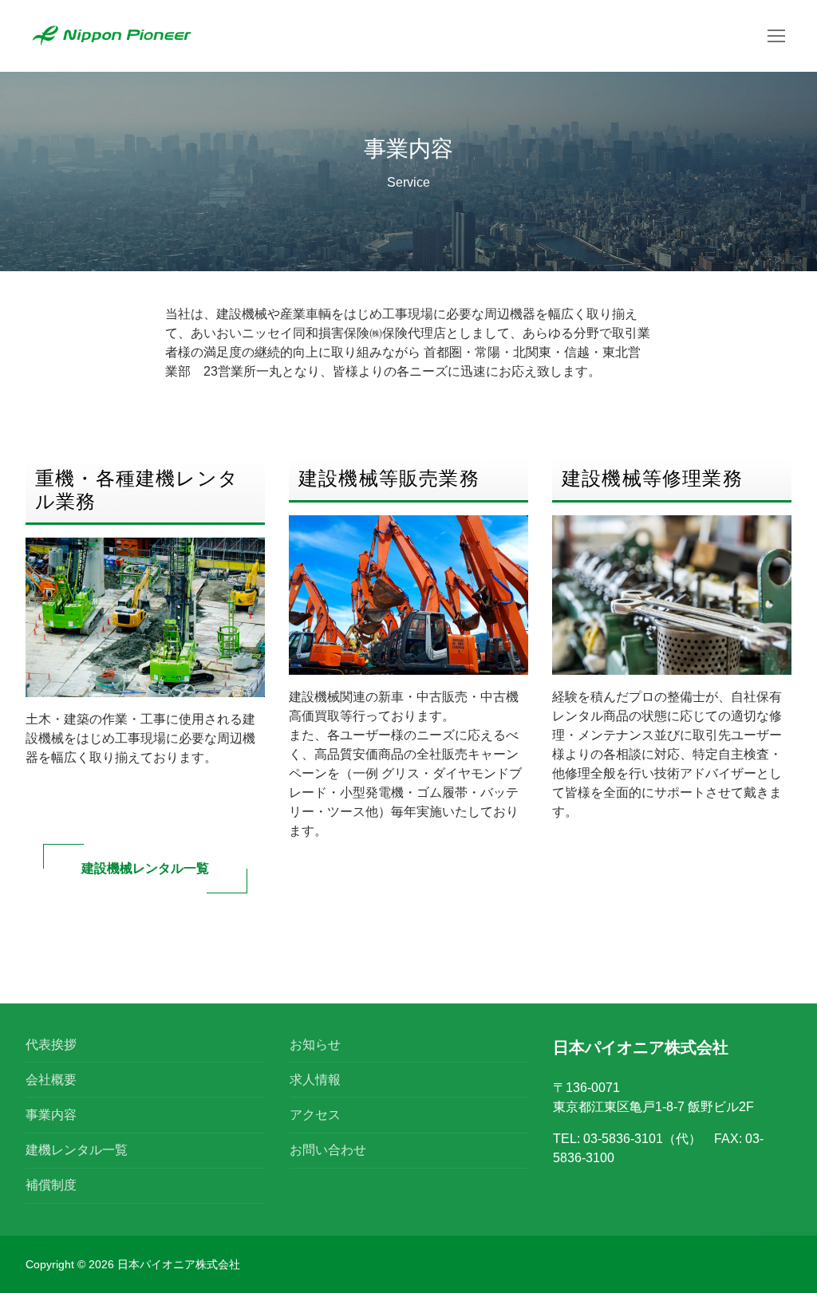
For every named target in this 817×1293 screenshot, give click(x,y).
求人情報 (315, 1079)
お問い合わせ (328, 1150)
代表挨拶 (51, 1044)
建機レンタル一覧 (77, 1150)
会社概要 (51, 1079)
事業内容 (51, 1115)
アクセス (315, 1115)
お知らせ (315, 1044)
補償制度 (51, 1185)
